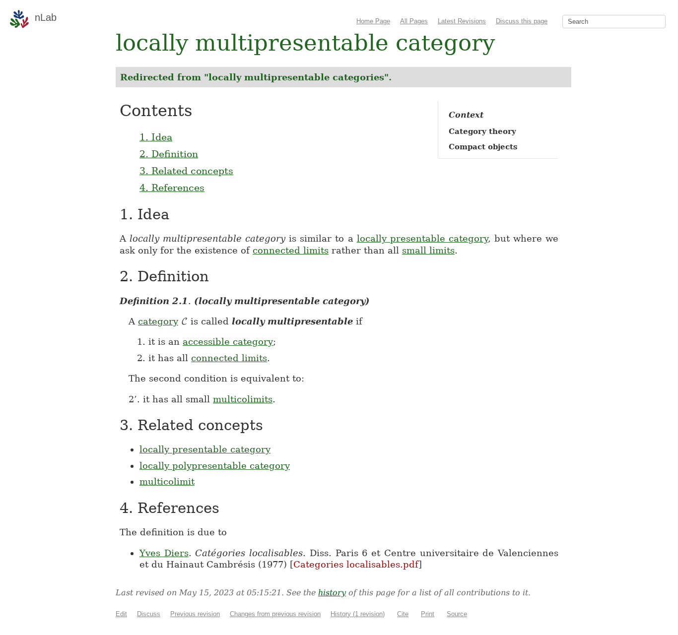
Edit (121, 614)
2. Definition (168, 153)
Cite (402, 614)
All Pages (414, 21)
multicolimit (167, 481)
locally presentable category (422, 238)
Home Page (373, 21)
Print (427, 614)
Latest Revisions (462, 21)
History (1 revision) (358, 614)
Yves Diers (164, 553)
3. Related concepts (186, 170)
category (158, 321)
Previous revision (195, 614)
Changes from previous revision (275, 614)
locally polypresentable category (214, 465)
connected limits (291, 250)
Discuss (148, 614)
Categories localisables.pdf (355, 564)
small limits (428, 250)
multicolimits (242, 399)
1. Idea (155, 136)
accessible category (228, 341)
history (332, 592)
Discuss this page (521, 21)
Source (457, 614)
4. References (171, 187)
